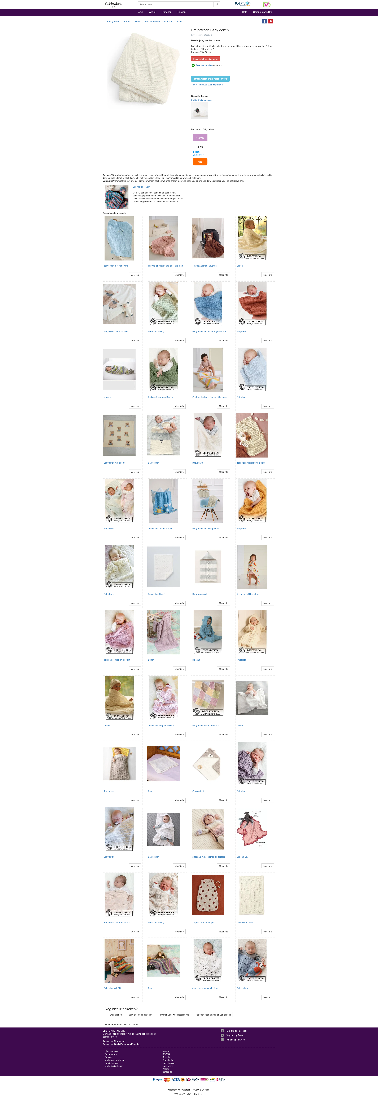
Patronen (167, 12)
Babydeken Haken (141, 186)
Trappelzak (242, 659)
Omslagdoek (198, 791)
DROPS (166, 1054)
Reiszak (196, 659)
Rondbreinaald (112, 1062)
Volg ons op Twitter (235, 1035)
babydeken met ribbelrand (116, 265)
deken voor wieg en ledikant (117, 659)
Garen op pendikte (262, 12)
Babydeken (242, 331)
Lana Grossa (168, 1062)
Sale (244, 12)
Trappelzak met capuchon (204, 265)
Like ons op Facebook (237, 1030)
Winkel (152, 12)
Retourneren (111, 1054)
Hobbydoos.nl (113, 21)
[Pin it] (270, 20)
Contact (108, 1057)
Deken (240, 265)
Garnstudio (167, 1059)
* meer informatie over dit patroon (207, 84)
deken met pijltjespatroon (248, 594)
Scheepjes (167, 1071)
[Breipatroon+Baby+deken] (264, 20)
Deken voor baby (156, 331)
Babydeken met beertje (115, 462)
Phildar (165, 1068)
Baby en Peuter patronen (140, 1014)
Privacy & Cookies (201, 1089)
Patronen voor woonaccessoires (174, 1014)
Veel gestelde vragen (114, 1059)
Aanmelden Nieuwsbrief (114, 1041)
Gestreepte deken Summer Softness (209, 397)
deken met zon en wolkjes (160, 528)
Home (140, 12)
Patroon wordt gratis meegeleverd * (210, 78)
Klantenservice (112, 1051)
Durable (166, 1057)
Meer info (135, 274)
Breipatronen (116, 1014)
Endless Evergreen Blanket (160, 397)
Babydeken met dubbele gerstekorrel (209, 331)
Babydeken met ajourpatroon (206, 528)
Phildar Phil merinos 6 (201, 100)
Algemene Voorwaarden (179, 1089)
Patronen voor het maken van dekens (213, 1014)
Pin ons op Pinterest (236, 1039)
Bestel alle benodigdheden (205, 58)
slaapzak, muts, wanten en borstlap (208, 856)
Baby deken (153, 462)
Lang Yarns (167, 1065)
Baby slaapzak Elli (112, 988)
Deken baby (242, 856)
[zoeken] (217, 4)
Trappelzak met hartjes (203, 922)
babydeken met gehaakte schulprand (165, 265)
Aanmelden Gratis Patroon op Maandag (121, 1044)
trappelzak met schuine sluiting (251, 462)
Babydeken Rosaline (157, 594)
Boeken (181, 12)
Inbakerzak (109, 397)
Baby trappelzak (199, 594)
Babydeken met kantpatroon (117, 922)
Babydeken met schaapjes (116, 331)
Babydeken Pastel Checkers (205, 725)
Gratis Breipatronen (114, 1065)
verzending (204, 65)
